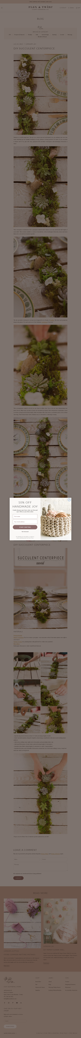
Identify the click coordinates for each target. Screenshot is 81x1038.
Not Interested (25, 531)
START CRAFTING (25, 527)
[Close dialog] (69, 499)
